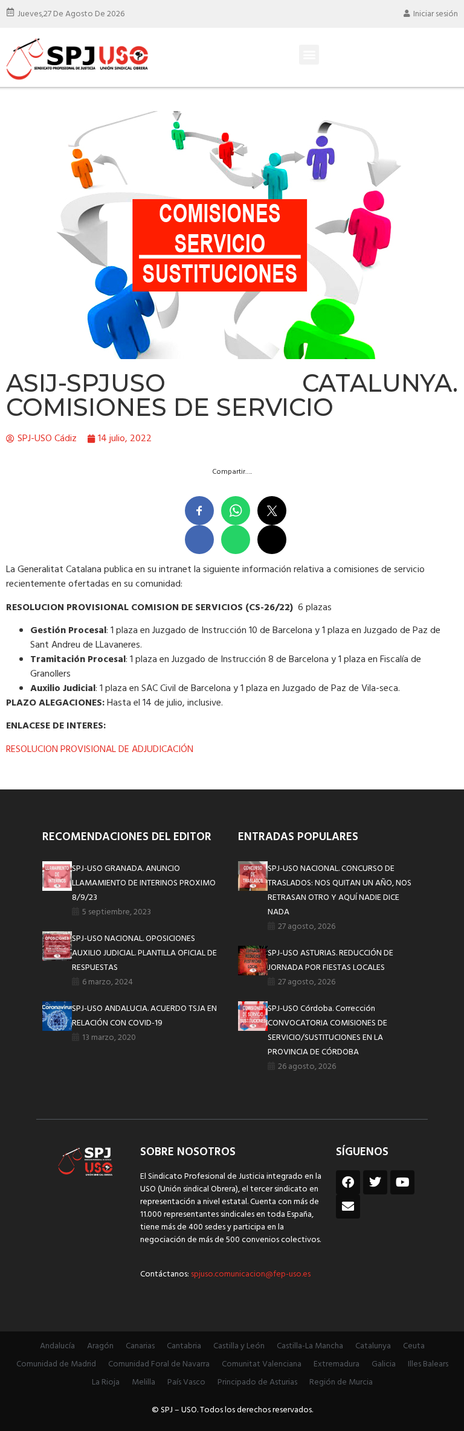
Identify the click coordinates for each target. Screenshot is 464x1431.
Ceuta (414, 1346)
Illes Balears (428, 1364)
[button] (309, 55)
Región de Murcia (341, 1382)
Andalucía (57, 1346)
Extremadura (336, 1364)
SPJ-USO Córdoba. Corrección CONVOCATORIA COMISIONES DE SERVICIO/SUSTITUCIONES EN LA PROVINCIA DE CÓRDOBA (327, 1030)
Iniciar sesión (435, 14)
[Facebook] (348, 1182)
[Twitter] (375, 1182)
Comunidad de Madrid (56, 1364)
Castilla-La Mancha (310, 1346)
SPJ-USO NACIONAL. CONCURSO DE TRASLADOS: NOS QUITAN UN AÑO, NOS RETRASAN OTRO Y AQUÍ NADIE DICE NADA (339, 890)
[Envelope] (348, 1206)
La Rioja (106, 1382)
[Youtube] (402, 1182)
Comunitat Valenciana (261, 1364)
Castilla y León (239, 1346)
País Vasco (186, 1382)
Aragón (100, 1346)
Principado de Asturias (257, 1382)
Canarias (140, 1346)
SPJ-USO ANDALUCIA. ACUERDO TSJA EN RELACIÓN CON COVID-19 (144, 1016)
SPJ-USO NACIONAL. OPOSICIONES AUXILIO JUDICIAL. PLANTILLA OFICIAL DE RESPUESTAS (144, 953)
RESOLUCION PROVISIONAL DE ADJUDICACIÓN (99, 749)
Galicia (384, 1364)
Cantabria (184, 1346)
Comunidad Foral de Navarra (159, 1364)
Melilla (143, 1382)
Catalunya (373, 1346)
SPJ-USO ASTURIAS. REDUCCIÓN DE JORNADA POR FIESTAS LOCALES (330, 960)
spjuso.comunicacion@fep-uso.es (250, 1274)
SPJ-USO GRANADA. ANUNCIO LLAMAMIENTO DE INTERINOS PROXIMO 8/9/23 (144, 883)
